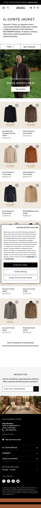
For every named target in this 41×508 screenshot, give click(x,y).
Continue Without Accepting (27, 227)
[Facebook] (13, 481)
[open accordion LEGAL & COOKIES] (37, 458)
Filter (9, 47)
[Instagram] (8, 481)
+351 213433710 (10, 430)
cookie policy (30, 257)
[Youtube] (18, 481)
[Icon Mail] (31, 8)
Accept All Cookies (21, 265)
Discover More (20, 89)
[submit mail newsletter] (36, 389)
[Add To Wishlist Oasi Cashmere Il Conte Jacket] (37, 105)
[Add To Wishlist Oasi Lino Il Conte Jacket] (16, 302)
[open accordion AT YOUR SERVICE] (37, 447)
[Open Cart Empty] (38, 8)
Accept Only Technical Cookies (20, 278)
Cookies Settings (20, 272)
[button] (8, 8)
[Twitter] (3, 481)
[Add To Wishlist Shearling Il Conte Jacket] (37, 302)
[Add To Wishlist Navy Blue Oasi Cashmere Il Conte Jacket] (16, 105)
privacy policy (10, 259)
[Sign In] (34, 8)
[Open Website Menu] (3, 7)
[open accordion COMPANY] (37, 453)
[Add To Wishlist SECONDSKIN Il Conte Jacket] (37, 185)
